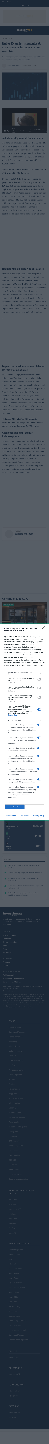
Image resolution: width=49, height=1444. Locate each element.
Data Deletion (10, 816)
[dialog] (24, 722)
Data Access (24, 816)
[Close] (44, 628)
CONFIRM (14, 807)
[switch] (39, 679)
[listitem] (24, 673)
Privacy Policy (38, 816)
